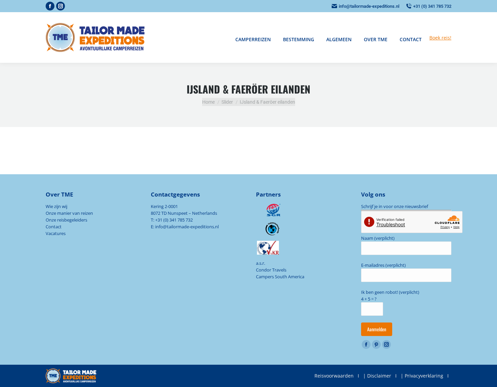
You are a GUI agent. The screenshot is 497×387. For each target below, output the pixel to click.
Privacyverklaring (424, 375)
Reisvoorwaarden (334, 375)
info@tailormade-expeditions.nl (369, 6)
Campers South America (280, 277)
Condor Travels (271, 270)
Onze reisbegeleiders (66, 220)
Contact (54, 227)
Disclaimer (379, 375)
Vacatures (56, 233)
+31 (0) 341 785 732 (432, 6)
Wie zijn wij (56, 206)
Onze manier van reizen (69, 213)
